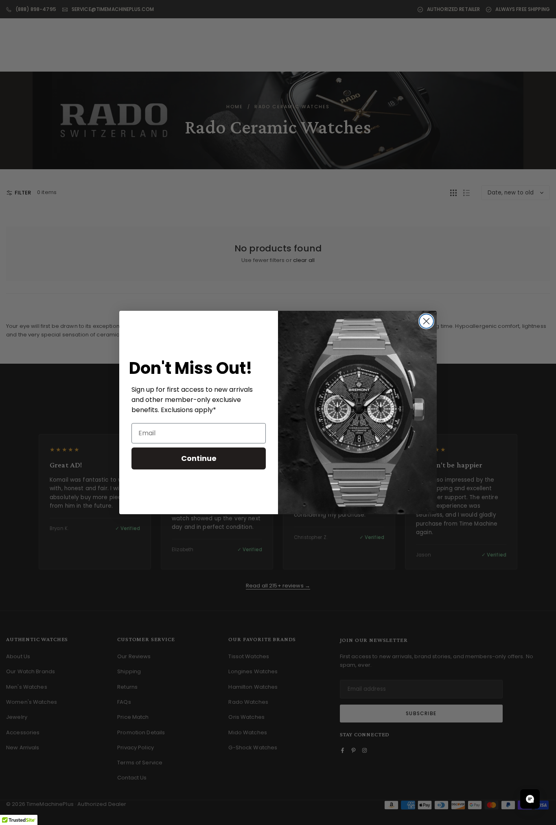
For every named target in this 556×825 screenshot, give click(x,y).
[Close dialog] (426, 321)
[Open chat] (530, 799)
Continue (199, 458)
